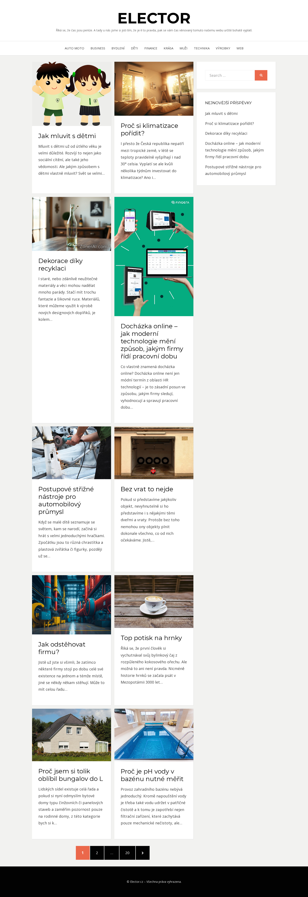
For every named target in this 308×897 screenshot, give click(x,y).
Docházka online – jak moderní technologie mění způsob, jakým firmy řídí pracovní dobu (152, 341)
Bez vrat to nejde (147, 489)
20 (129, 852)
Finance (150, 48)
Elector (154, 18)
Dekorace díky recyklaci (60, 264)
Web (240, 48)
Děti (134, 48)
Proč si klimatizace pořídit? (149, 129)
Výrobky (223, 48)
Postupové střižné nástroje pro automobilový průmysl (66, 500)
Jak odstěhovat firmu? (61, 648)
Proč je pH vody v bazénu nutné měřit (152, 775)
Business (98, 48)
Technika (202, 48)
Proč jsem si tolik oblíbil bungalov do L (70, 775)
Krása (168, 48)
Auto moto (74, 48)
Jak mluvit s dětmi (67, 136)
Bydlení (118, 48)
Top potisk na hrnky (151, 638)
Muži (184, 48)
